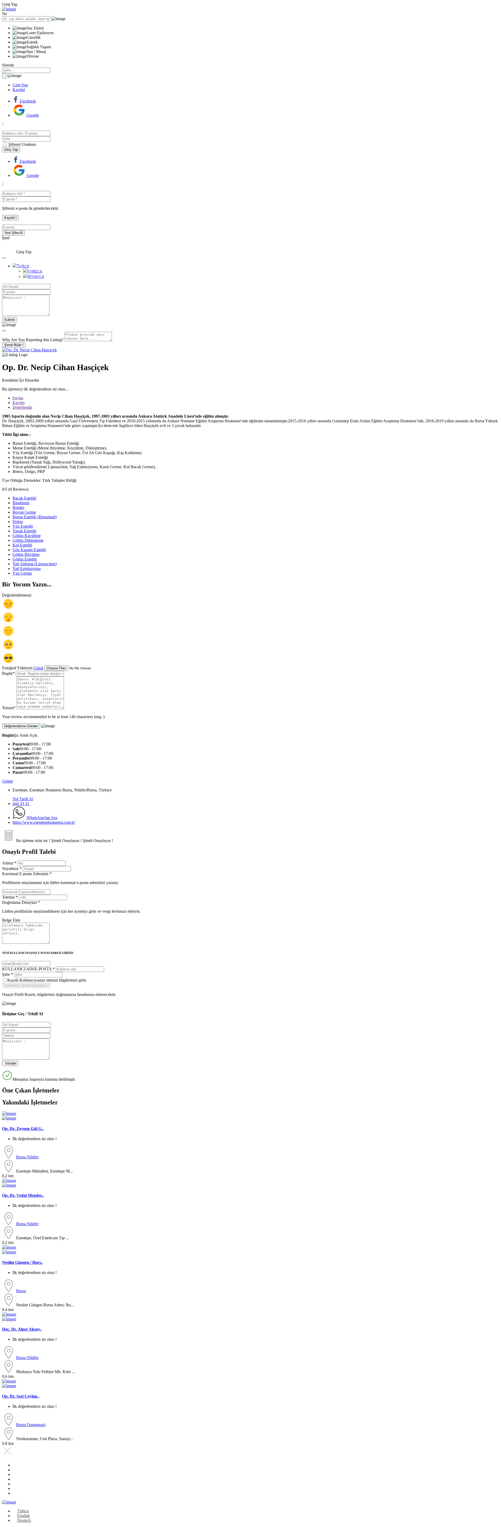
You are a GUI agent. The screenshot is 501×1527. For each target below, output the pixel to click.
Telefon (10, 897)
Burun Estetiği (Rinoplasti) (35, 517)
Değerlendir (22, 407)
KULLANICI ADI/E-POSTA (28, 969)
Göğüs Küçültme (27, 535)
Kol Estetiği (22, 545)
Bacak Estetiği (24, 498)
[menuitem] (21, 265)
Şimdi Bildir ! (13, 345)
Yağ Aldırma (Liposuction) (35, 564)
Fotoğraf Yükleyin (17, 668)
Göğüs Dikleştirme (28, 540)
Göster (7, 781)
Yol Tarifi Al (23, 799)
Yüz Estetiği (23, 526)
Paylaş (18, 398)
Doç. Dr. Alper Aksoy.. (22, 1329)
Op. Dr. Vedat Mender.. (23, 1195)
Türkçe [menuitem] (23, 1511)
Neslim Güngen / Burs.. (22, 1262)
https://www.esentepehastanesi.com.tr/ (44, 822)
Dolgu (18, 521)
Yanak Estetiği (24, 531)
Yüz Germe (22, 573)
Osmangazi (36, 1424)
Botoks (18, 507)
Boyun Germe (24, 512)
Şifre (7, 974)
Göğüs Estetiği (25, 559)
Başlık (8, 673)
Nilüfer (33, 1157)
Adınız (9, 863)
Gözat (38, 668)
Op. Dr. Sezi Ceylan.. (20, 1396)
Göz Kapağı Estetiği (29, 550)
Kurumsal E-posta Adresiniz (60, 878)
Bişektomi (21, 503)
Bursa (21, 1157)
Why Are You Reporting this (32, 340)
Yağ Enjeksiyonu (27, 568)
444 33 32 (21, 803)
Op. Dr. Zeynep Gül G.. (23, 1128)
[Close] (4, 331)
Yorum (8, 708)
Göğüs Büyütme (26, 554)
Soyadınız (12, 868)
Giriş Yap (20, 85)
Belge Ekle (11, 920)
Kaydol (19, 89)
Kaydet (19, 402)
